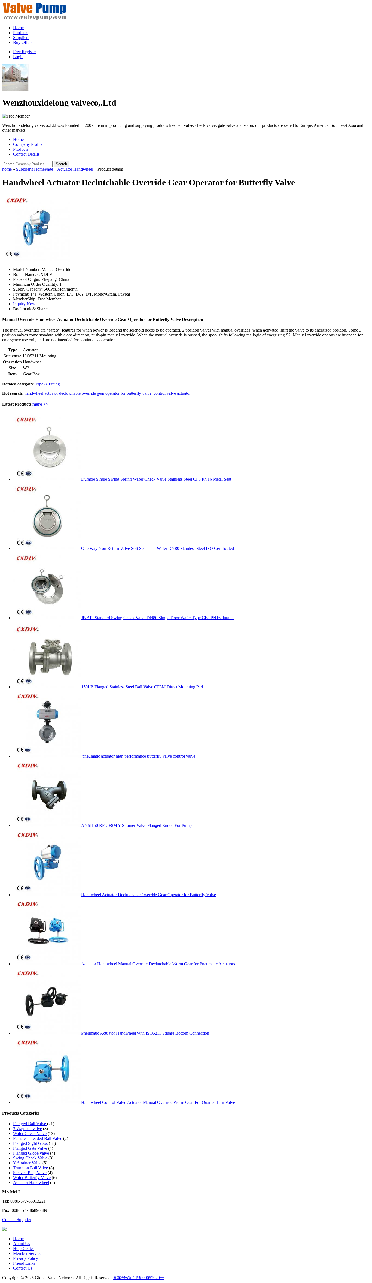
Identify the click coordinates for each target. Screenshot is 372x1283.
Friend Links (24, 1263)
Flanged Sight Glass (30, 1143)
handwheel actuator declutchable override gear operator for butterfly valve (88, 393)
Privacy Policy (25, 1258)
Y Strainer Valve (27, 1163)
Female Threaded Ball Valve (37, 1138)
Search (61, 164)
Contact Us (22, 1268)
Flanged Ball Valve (30, 1123)
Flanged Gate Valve (30, 1148)
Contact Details (26, 154)
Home (18, 27)
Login (18, 56)
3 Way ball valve (27, 1128)
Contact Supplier (16, 1219)
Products (20, 32)
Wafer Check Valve (30, 1133)
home (7, 169)
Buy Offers (22, 42)
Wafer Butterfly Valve (32, 1177)
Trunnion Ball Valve (30, 1167)
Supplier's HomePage (34, 169)
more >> (40, 404)
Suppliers (21, 37)
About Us (21, 1243)
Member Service (27, 1253)
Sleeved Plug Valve (30, 1172)
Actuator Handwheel (75, 169)
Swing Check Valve (30, 1158)
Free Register (24, 51)
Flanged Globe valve (31, 1153)
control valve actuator (172, 393)
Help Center (23, 1248)
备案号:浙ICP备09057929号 (138, 1277)
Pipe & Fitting (48, 384)
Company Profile (27, 144)
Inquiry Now (24, 304)
